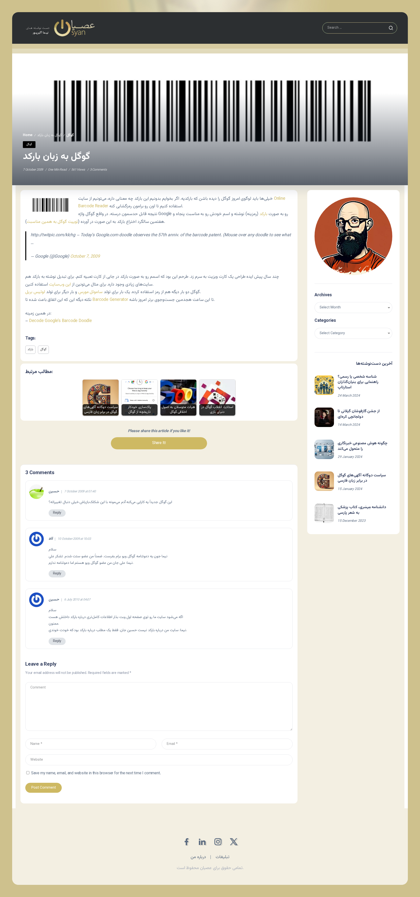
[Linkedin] (202, 841)
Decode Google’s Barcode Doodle (60, 321)
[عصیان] (60, 28)
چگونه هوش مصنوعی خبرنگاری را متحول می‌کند (362, 446)
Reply (57, 513)
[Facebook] (186, 841)
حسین (54, 600)
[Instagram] (218, 841)
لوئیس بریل (35, 292)
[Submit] (391, 28)
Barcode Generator (110, 299)
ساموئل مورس (90, 292)
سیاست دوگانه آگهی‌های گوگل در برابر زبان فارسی (362, 478)
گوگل (70, 135)
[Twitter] (233, 841)
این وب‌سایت (60, 284)
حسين (54, 492)
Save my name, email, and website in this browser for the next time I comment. (96, 773)
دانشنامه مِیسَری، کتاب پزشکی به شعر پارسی (362, 510)
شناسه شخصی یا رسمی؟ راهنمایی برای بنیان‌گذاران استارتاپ (358, 382)
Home (28, 135)
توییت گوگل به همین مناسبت (52, 221)
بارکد (263, 214)
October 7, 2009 (85, 256)
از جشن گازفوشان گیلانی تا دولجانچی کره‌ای (359, 414)
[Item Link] (324, 385)
